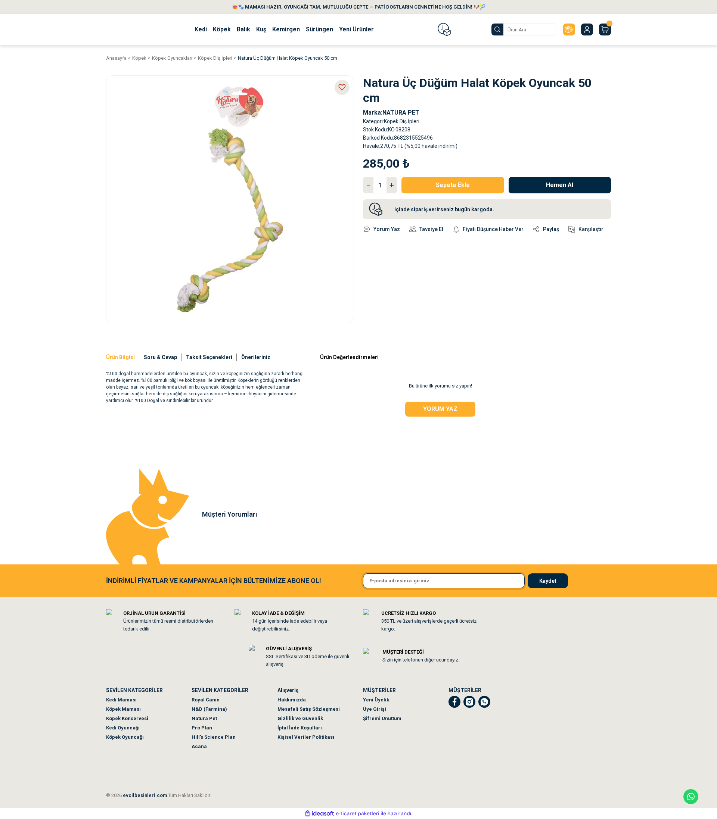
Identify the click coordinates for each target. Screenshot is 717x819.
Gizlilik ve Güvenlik (300, 718)
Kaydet (547, 581)
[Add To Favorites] (342, 87)
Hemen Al (559, 185)
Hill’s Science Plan (214, 737)
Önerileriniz (255, 357)
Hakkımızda (291, 700)
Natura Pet (204, 718)
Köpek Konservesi (127, 718)
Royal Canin (206, 700)
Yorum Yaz (440, 408)
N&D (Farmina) (209, 709)
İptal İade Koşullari (299, 728)
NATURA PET (400, 112)
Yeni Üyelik (376, 700)
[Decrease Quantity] (368, 185)
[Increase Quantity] (392, 185)
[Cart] (605, 29)
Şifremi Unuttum (382, 718)
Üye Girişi (374, 709)
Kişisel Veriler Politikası (305, 737)
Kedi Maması (121, 700)
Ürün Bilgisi (120, 357)
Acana (199, 746)
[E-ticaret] (357, 813)
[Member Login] (587, 29)
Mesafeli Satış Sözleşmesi (308, 709)
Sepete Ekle (453, 185)
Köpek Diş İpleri (401, 121)
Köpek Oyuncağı (125, 737)
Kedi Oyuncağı (123, 728)
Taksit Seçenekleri (209, 357)
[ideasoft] (319, 813)
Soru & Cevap (160, 357)
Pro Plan (202, 728)
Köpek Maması (123, 709)
